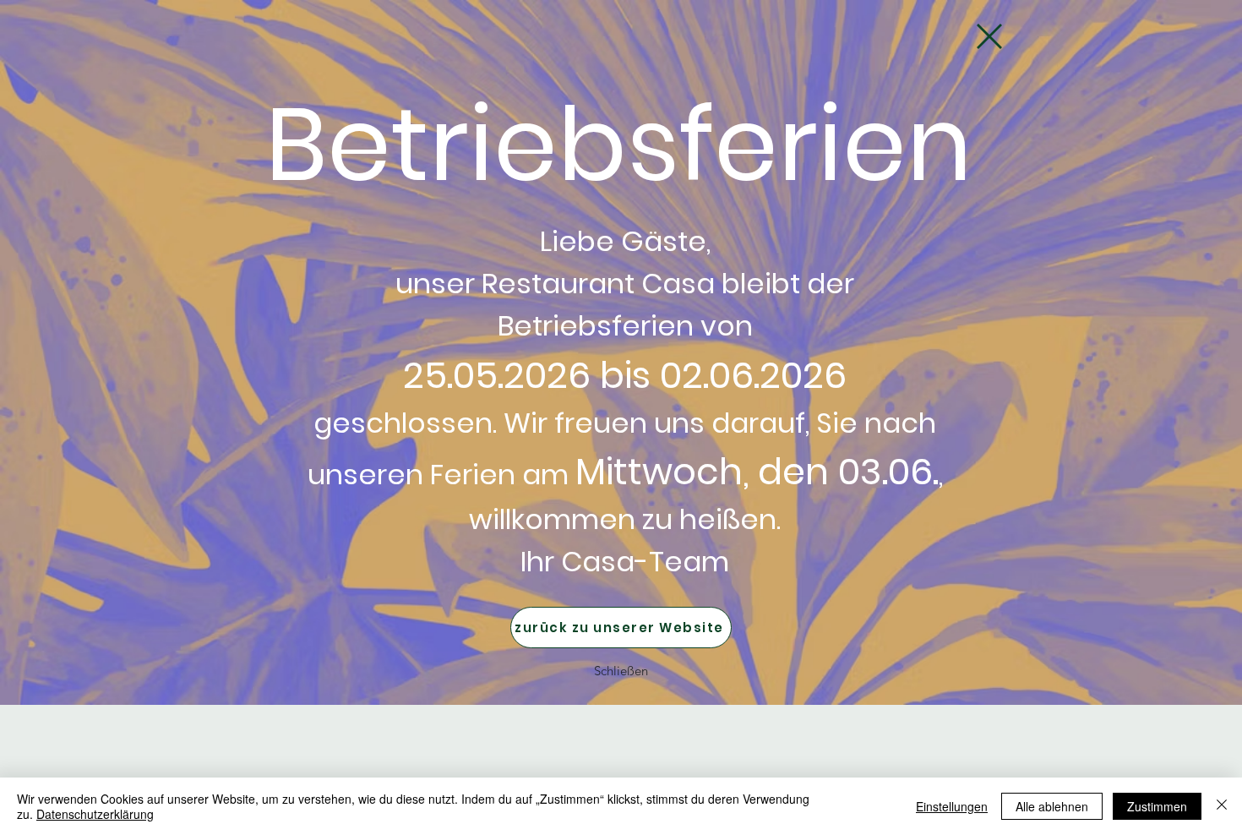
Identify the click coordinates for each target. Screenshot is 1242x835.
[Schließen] (1222, 806)
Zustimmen (1157, 806)
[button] (989, 36)
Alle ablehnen (1052, 806)
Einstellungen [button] (952, 806)
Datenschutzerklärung (95, 813)
